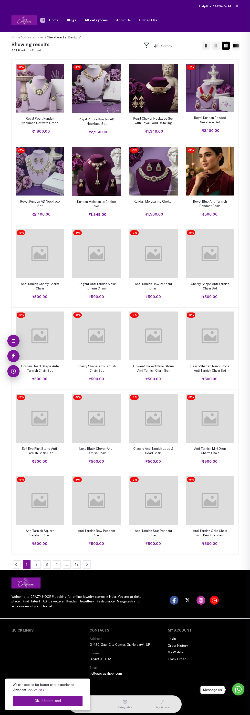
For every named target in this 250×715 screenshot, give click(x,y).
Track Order (177, 659)
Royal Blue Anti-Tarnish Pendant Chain (210, 204)
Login (172, 639)
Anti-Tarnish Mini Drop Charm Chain (210, 451)
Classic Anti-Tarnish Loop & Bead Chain (153, 451)
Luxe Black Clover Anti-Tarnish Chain (96, 451)
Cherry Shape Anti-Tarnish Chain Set (210, 286)
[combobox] (179, 47)
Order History (178, 645)
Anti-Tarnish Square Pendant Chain (40, 533)
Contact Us (148, 20)
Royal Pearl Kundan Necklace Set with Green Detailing (39, 121)
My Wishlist (176, 652)
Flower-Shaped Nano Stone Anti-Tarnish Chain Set (153, 368)
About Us (123, 20)
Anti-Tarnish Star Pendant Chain (153, 533)
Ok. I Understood (48, 701)
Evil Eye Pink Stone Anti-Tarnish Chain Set (40, 451)
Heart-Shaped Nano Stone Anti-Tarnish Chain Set (209, 368)
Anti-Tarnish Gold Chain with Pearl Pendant (210, 533)
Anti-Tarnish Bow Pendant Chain (153, 286)
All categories (96, 20)
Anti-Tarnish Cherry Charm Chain (40, 286)
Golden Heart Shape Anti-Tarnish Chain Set (40, 368)
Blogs (71, 20)
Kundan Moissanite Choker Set (96, 204)
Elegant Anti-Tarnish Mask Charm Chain (97, 286)
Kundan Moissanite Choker (153, 201)
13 (77, 564)
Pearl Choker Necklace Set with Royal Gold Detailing (153, 121)
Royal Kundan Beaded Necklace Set (210, 120)
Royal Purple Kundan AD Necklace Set (96, 121)
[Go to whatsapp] (238, 689)
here (41, 689)
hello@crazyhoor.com (106, 673)
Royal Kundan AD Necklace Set (40, 204)
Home (53, 20)
